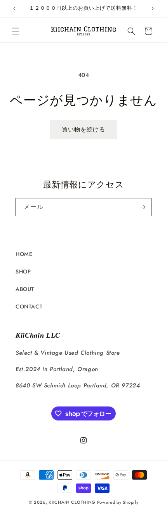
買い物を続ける (83, 129)
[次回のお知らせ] (152, 8)
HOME (24, 254)
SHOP (23, 271)
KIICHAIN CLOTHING (72, 502)
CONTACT (29, 306)
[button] (15, 31)
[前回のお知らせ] (14, 8)
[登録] (142, 207)
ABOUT (25, 289)
